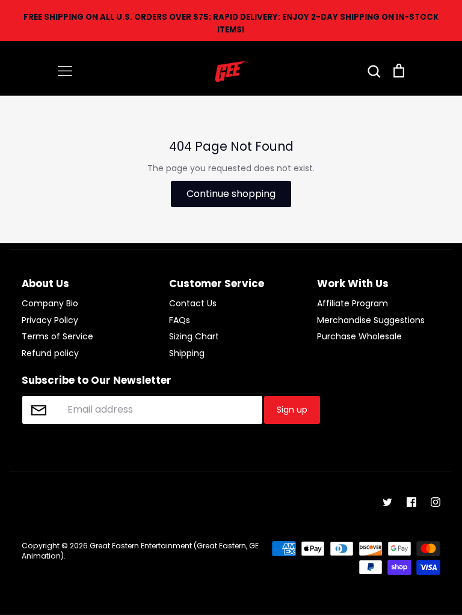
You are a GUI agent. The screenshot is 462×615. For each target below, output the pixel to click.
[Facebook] (411, 502)
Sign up (292, 410)
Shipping (187, 353)
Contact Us (193, 303)
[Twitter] (387, 502)
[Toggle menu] (65, 70)
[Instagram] (436, 502)
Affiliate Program (352, 303)
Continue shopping (231, 194)
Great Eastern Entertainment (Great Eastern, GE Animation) (140, 551)
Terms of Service (57, 336)
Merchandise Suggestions (371, 320)
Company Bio (50, 303)
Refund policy (50, 353)
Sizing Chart (194, 336)
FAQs (179, 320)
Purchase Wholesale (359, 336)
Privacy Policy (50, 320)
